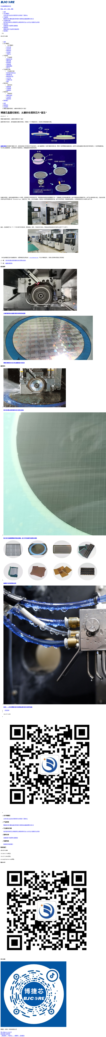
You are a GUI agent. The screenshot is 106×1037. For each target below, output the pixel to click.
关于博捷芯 (6, 13)
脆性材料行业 (22, 22)
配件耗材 (16, 18)
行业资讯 (12, 29)
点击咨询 (7, 710)
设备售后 (15, 25)
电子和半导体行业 (8, 22)
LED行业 (28, 22)
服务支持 (5, 24)
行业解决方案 (6, 20)
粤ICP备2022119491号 (6, 1032)
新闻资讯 (5, 27)
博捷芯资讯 (6, 29)
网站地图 (3, 1034)
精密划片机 (6, 18)
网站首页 (4, 1035)
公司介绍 (5, 15)
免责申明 (7, 1034)
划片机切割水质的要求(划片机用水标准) (15, 260)
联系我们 (5, 30)
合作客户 (20, 15)
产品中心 (10, 1035)
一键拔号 (16, 1035)
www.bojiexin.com (33, 257)
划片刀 (32, 18)
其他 (38, 22)
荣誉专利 (15, 15)
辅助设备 (12, 18)
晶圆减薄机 (27, 18)
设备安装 (5, 25)
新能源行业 (16, 22)
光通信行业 (34, 22)
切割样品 (21, 18)
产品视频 (10, 25)
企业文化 (10, 15)
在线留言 (22, 1035)
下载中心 (25, 15)
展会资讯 (16, 29)
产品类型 (5, 17)
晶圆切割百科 (8, 263)
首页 (4, 12)
